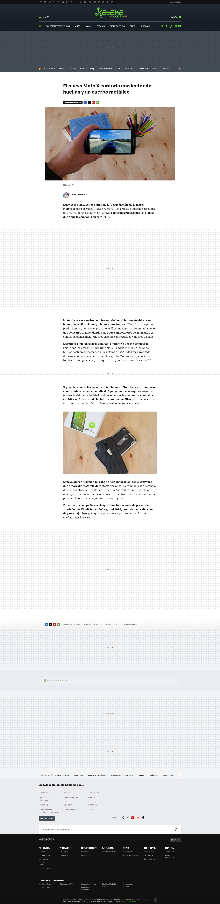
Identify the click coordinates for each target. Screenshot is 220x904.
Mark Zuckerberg (87, 68)
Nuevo (173, 16)
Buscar (176, 829)
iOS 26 (117, 68)
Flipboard (93, 102)
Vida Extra (64, 855)
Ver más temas (46, 818)
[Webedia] (46, 839)
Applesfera (43, 859)
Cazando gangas (71, 797)
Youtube (179, 26)
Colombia (68, 804)
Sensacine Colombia (85, 888)
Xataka (42, 851)
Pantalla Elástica (71, 809)
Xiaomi (91, 809)
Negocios (145, 26)
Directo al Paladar (109, 851)
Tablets (67, 792)
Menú (46, 16)
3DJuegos (64, 851)
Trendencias (149, 851)
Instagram (175, 26)
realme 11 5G (155, 775)
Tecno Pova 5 (79, 775)
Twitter (161, 26)
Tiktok (170, 26)
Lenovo (88, 624)
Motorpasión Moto (130, 855)
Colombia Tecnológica (58, 26)
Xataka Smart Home (44, 863)
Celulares (77, 624)
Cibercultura (117, 26)
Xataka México (45, 884)
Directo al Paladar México (109, 885)
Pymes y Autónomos (169, 856)
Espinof (84, 855)
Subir (173, 840)
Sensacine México (88, 884)
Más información (129, 901)
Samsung (156, 68)
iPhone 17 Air (143, 68)
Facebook (166, 26)
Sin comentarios (74, 102)
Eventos (91, 797)
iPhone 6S (92, 804)
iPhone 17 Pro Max (105, 68)
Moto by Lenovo (114, 624)
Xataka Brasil (44, 887)
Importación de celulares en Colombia (48, 810)
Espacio (101, 26)
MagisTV (142, 775)
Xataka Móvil (44, 855)
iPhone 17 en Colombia (67, 68)
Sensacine (85, 851)
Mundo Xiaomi (45, 868)
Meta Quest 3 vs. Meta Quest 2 (123, 775)
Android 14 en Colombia (97, 775)
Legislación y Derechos (44, 798)
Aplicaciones (93, 792)
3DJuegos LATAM (67, 884)
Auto (77, 26)
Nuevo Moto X (131, 624)
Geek (132, 26)
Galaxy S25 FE (129, 68)
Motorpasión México (128, 885)
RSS (138, 817)
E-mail (97, 102)
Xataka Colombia (110, 13)
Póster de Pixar (63, 775)
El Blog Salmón (170, 851)
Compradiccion (150, 859)
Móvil (88, 26)
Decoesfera (148, 855)
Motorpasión (128, 851)
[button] (79, 194)
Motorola (99, 624)
